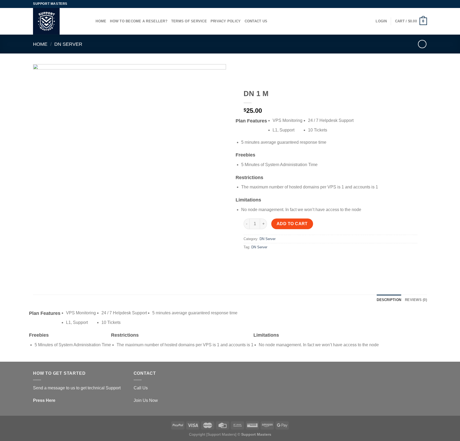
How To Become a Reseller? (138, 21)
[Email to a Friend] (267, 259)
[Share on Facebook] (248, 259)
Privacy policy (226, 21)
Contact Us (256, 21)
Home (101, 21)
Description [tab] (389, 300)
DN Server (68, 44)
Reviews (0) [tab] (416, 300)
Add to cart (292, 223)
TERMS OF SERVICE (189, 21)
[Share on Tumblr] (277, 259)
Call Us (141, 388)
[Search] (90, 21)
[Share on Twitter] (258, 259)
